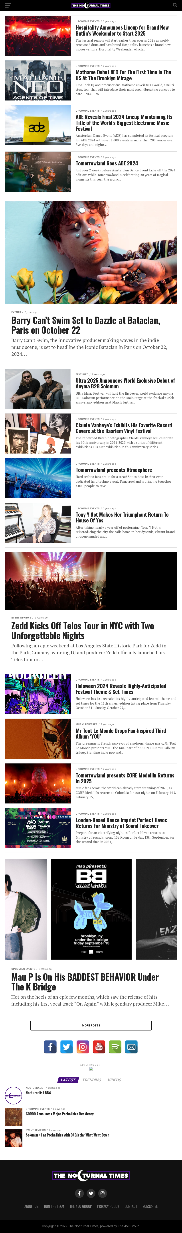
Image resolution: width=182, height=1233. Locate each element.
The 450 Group (80, 1206)
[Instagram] (82, 1047)
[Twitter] (66, 1047)
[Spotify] (115, 1047)
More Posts (91, 1025)
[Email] (131, 1047)
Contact (131, 1206)
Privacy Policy (108, 1206)
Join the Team (54, 1206)
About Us (31, 1206)
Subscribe (150, 1206)
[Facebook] (50, 1047)
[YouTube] (99, 1047)
